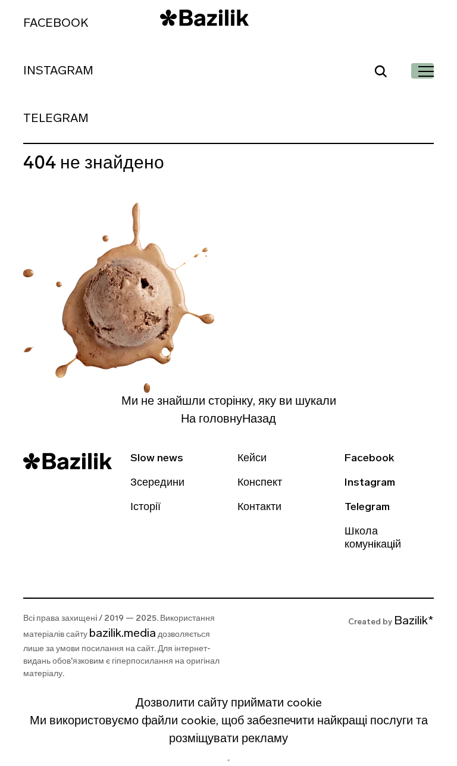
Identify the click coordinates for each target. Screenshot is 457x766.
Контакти (259, 507)
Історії (145, 507)
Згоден (228, 760)
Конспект (259, 483)
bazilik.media (122, 634)
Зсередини (157, 483)
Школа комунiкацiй (373, 539)
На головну (211, 420)
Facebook (55, 24)
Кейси (252, 459)
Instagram (58, 71)
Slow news (156, 459)
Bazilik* (414, 621)
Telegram (56, 119)
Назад (259, 420)
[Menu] (422, 71)
